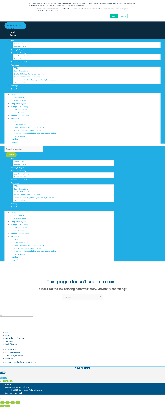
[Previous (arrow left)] (2, 406)
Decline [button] (123, 16)
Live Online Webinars (22, 56)
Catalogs (14, 86)
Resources (15, 65)
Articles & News (20, 47)
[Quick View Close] (1, 399)
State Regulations (21, 71)
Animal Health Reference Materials (27, 77)
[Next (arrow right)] (7, 406)
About (13, 41)
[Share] (12, 402)
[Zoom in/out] (2, 402)
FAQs (16, 68)
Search (11, 154)
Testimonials (19, 44)
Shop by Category (17, 50)
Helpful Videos (19, 83)
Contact (14, 89)
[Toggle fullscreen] (7, 402)
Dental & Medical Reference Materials (29, 74)
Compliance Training (18, 53)
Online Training (20, 59)
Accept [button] (114, 16)
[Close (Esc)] (17, 402)
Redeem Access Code (19, 62)
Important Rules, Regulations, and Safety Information (35, 80)
